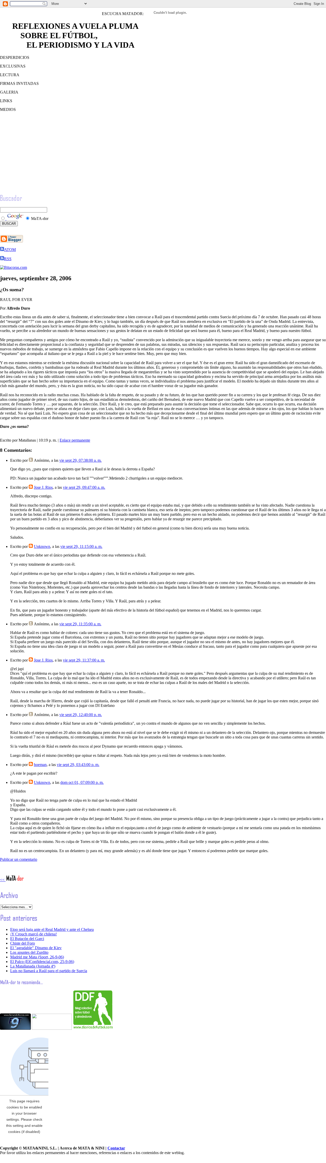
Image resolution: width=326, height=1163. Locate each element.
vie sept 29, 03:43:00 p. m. (78, 764)
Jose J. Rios (43, 487)
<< (3, 880)
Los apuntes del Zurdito (29, 952)
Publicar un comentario (18, 859)
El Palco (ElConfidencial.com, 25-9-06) (42, 961)
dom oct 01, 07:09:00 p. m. (82, 782)
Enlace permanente (75, 440)
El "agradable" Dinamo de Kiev (36, 948)
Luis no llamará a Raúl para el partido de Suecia (48, 971)
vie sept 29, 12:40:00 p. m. (80, 714)
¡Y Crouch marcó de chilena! (33, 934)
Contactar (116, 1148)
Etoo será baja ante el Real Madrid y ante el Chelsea (52, 929)
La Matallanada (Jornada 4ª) (32, 966)
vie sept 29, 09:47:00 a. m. (84, 487)
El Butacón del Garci (27, 938)
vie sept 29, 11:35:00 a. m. (80, 624)
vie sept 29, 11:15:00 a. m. (81, 546)
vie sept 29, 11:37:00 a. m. (84, 660)
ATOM (10, 249)
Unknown (42, 546)
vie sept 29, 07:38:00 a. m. (80, 460)
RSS (7, 259)
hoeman (40, 764)
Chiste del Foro (22, 943)
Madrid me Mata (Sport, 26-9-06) (37, 957)
